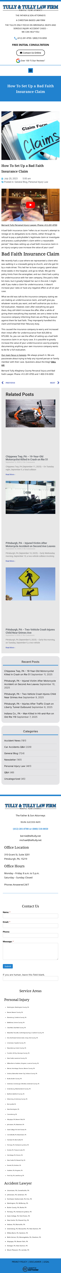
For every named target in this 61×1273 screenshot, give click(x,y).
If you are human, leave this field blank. (24, 975)
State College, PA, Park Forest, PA (16, 1130)
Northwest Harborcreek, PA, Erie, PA (19, 1199)
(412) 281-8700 (24, 38)
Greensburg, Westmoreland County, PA (19, 1089)
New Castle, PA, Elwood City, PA (16, 1160)
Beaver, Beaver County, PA (15, 1012)
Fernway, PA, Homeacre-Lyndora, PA (18, 1145)
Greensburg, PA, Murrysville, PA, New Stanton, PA (24, 1229)
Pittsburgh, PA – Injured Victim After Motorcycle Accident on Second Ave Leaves (30, 545)
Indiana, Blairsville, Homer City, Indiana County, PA (22, 1073)
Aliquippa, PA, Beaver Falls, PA (16, 1119)
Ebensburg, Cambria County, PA (16, 1017)
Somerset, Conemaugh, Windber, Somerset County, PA (23, 1084)
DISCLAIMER (35, 1261)
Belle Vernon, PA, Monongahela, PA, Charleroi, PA (24, 1237)
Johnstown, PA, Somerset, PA (17, 1195)
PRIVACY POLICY (19, 1261)
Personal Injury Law (38, 182)
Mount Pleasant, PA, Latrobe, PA (18, 1250)
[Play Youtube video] (30, 205)
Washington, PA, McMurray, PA (17, 1203)
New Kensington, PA (13, 1109)
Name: (6, 912)
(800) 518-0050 (40, 38)
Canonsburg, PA (12, 1114)
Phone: (6, 932)
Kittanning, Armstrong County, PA (17, 1099)
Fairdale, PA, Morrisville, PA (15, 1140)
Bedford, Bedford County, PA (15, 1094)
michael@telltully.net (30, 840)
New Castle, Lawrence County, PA (17, 1058)
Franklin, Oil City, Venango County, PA (18, 1053)
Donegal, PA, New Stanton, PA (17, 1246)
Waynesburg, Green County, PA (16, 1048)
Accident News (12, 740)
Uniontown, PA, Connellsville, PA (18, 1190)
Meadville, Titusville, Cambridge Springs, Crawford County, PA (25, 1033)
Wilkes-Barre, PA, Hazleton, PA (17, 1233)
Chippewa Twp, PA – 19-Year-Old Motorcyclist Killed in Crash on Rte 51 (27, 458)
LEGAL (46, 1261)
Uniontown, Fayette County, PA (16, 1043)
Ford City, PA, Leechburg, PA (15, 1175)
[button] (30, 70)
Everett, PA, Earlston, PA (14, 1165)
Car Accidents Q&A (14, 746)
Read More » (10, 475)
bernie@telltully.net (30, 835)
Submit (8, 966)
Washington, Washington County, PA (18, 1007)
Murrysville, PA (11, 1104)
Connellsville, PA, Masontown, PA (16, 1135)
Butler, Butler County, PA (14, 1079)
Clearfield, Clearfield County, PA (16, 1028)
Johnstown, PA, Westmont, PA (15, 1124)
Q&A (6, 772)
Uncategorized (12, 778)
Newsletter (10, 759)
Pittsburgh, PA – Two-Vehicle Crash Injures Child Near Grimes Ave (30, 631)
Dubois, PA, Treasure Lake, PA (16, 1150)
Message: (8, 942)
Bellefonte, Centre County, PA (16, 1022)
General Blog (21, 182)
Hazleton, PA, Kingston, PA (15, 1170)
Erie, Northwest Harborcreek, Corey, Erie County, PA (22, 1038)
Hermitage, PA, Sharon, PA (15, 1155)
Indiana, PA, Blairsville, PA (16, 1224)
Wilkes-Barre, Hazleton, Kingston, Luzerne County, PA (23, 1063)
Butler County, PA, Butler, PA (16, 1207)
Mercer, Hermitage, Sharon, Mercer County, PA (21, 1068)
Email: (6, 922)
